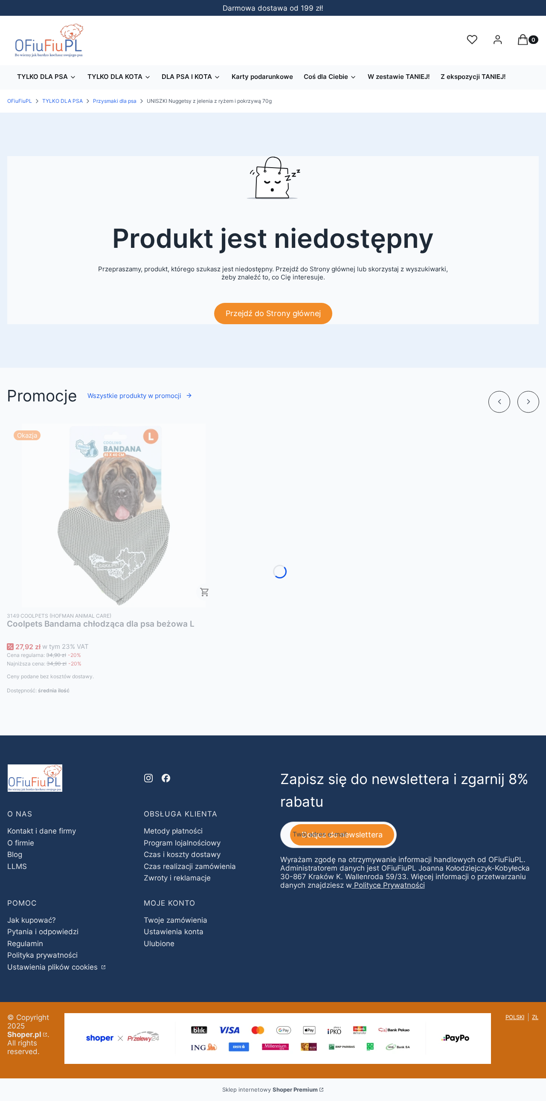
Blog (14, 854)
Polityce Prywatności (389, 885)
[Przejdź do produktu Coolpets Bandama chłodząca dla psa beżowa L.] (113, 515)
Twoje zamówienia (175, 920)
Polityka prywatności (42, 955)
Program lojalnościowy (182, 843)
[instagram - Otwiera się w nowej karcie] (148, 778)
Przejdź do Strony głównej (273, 313)
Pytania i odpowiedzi (42, 931)
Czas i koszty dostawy (182, 854)
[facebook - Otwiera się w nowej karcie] (166, 778)
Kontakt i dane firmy (41, 831)
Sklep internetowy (270, 1089)
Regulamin (25, 943)
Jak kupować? (31, 920)
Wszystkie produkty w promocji (134, 396)
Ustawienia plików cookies (53, 967)
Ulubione (159, 943)
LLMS (17, 866)
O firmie (20, 843)
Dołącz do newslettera (342, 834)
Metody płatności (173, 831)
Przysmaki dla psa (114, 101)
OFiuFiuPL (19, 101)
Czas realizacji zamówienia (190, 866)
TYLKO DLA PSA (62, 101)
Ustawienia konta (173, 931)
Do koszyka (204, 592)
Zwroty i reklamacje (177, 878)
